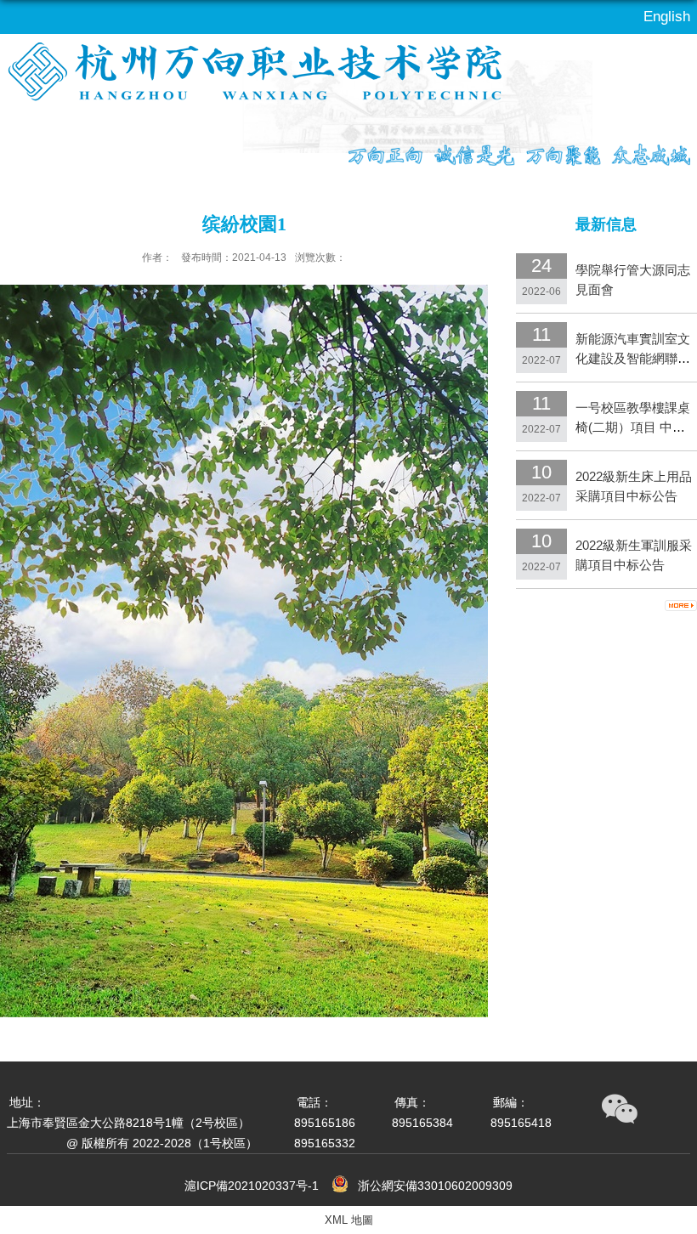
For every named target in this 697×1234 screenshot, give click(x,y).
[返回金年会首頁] (239, 88)
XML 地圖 (349, 1220)
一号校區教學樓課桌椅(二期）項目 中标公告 (632, 427)
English (666, 16)
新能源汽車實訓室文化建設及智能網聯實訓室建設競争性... (632, 358)
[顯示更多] (681, 605)
